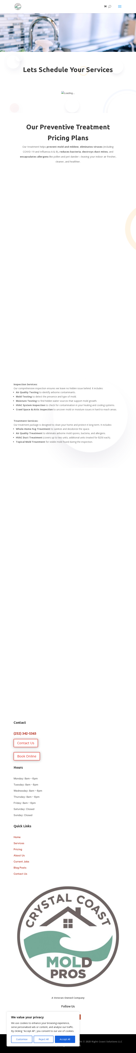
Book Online (26, 756)
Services (19, 843)
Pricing (18, 849)
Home (17, 837)
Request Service (68, 223)
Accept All (65, 1039)
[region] (43, 1029)
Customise (22, 1039)
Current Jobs (21, 861)
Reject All (44, 1039)
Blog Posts (20, 867)
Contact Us (25, 743)
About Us (19, 855)
